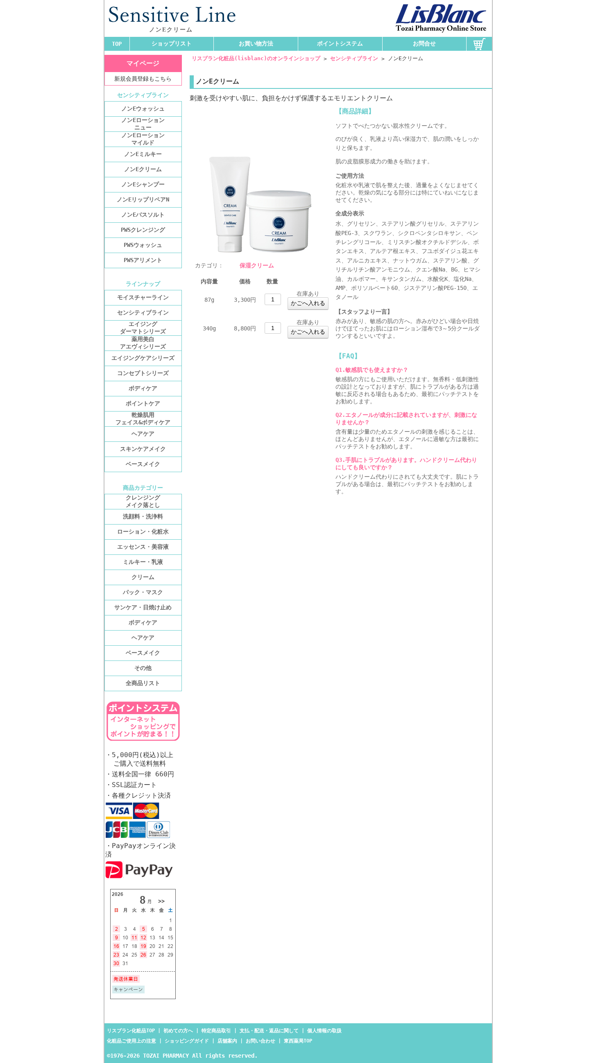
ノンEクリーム (143, 169)
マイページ (143, 63)
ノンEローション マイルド (143, 139)
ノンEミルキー (143, 154)
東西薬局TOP (298, 1041)
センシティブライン (354, 58)
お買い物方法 (256, 43)
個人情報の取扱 (324, 1031)
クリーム (142, 577)
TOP (117, 44)
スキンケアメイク (143, 449)
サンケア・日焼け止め (143, 607)
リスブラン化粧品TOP (131, 1031)
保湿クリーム (257, 265)
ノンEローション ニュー (143, 124)
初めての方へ (178, 1031)
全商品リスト (143, 683)
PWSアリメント (143, 260)
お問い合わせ (260, 1041)
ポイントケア (143, 403)
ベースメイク (143, 464)
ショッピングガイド (187, 1041)
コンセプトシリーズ (143, 373)
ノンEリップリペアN (143, 199)
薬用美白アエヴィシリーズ (143, 343)
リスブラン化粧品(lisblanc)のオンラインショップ (256, 58)
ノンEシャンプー (143, 184)
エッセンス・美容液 (143, 546)
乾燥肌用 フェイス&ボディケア (143, 418)
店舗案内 (227, 1041)
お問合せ (424, 43)
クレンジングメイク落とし (143, 501)
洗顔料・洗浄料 (143, 516)
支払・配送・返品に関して (269, 1031)
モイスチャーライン (143, 297)
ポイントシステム (340, 43)
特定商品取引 (216, 1031)
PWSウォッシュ (143, 245)
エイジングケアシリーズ (142, 358)
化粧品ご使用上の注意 (131, 1041)
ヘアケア (142, 433)
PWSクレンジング (143, 229)
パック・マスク (143, 592)
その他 (143, 668)
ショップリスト (172, 43)
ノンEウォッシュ (143, 108)
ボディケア (143, 388)
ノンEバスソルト (143, 214)
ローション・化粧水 (143, 531)
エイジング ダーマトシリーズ (143, 328)
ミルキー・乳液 (143, 562)
